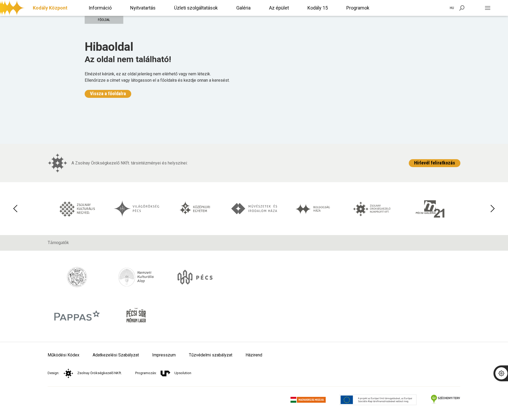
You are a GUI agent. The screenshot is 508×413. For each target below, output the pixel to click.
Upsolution (182, 373)
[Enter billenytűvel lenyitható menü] (487, 8)
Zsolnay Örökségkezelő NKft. (99, 373)
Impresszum (164, 354)
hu (452, 8)
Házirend (254, 354)
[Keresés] (462, 8)
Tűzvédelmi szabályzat (210, 354)
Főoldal (104, 20)
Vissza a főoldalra (108, 93)
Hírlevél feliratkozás (434, 163)
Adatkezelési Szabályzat (116, 354)
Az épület (279, 8)
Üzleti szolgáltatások (196, 8)
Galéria (243, 8)
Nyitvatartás (143, 8)
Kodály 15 (317, 8)
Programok (357, 8)
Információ (100, 8)
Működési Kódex (63, 354)
